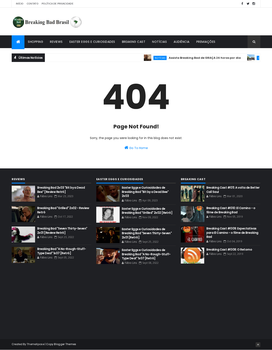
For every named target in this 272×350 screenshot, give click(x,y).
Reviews (56, 42)
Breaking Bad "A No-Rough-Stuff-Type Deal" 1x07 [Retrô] (61, 251)
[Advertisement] (183, 21)
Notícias (159, 42)
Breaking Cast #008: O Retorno (229, 249)
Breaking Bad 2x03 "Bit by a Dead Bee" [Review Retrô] (61, 189)
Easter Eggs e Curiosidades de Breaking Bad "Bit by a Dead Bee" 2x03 (145, 191)
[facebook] (242, 3)
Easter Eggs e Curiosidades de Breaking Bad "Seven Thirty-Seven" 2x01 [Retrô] (147, 233)
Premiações (205, 42)
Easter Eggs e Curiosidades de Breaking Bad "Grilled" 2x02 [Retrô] (147, 211)
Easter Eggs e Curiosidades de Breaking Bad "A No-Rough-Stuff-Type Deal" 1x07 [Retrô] (146, 254)
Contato (32, 3)
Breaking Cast (134, 42)
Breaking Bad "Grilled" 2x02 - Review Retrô (63, 210)
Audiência (182, 42)
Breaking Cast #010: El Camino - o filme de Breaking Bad (230, 210)
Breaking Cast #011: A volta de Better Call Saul (233, 189)
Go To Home (138, 148)
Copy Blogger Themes (61, 344)
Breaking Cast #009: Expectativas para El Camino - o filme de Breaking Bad (232, 232)
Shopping (35, 42)
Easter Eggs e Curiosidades (92, 42)
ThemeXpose (35, 344)
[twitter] (248, 3)
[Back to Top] (258, 344)
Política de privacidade (57, 3)
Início (20, 3)
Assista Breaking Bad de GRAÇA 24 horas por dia (200, 58)
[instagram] (253, 3)
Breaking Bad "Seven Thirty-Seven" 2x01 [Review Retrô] (62, 230)
